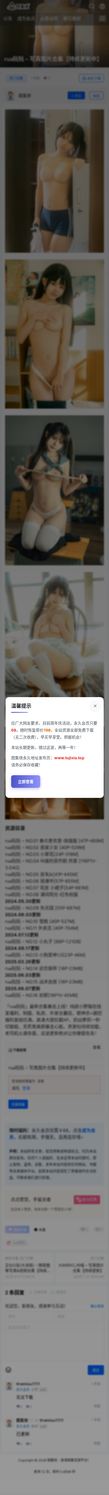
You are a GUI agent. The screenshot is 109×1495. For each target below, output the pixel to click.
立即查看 (26, 781)
